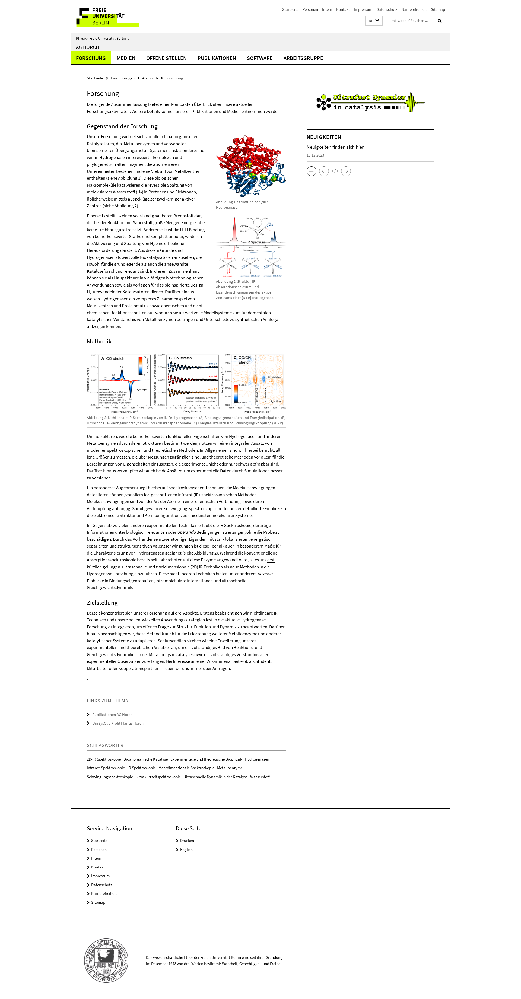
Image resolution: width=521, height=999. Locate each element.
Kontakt (343, 9)
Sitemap (438, 9)
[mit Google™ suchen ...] (440, 20)
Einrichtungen (123, 78)
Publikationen (217, 58)
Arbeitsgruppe (303, 58)
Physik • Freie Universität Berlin (102, 38)
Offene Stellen (166, 58)
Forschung (91, 58)
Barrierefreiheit (414, 9)
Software (260, 58)
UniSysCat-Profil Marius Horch (118, 723)
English (186, 849)
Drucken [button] (187, 840)
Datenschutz (386, 9)
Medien (126, 58)
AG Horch (87, 47)
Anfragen (221, 668)
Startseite (290, 9)
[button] (374, 21)
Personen (310, 9)
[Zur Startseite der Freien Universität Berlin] (116, 16)
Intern (327, 9)
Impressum (363, 9)
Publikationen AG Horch (112, 714)
